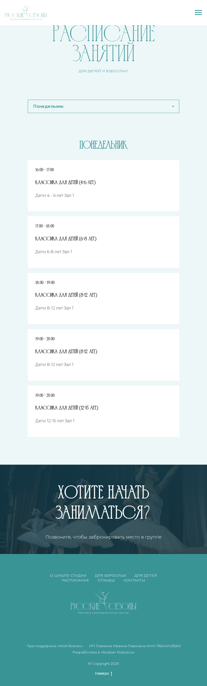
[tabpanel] (103, 144)
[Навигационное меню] (198, 12)
